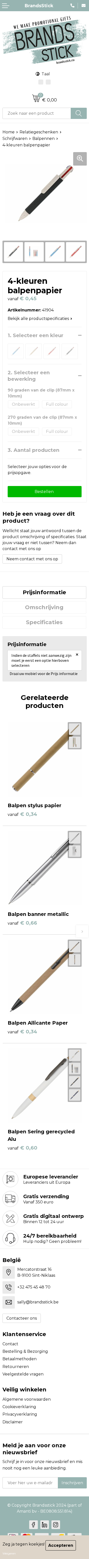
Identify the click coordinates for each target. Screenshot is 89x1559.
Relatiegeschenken (39, 132)
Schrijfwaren (14, 138)
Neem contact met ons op (32, 559)
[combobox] (36, 113)
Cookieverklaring (19, 1406)
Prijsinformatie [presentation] (44, 592)
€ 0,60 (22, 1148)
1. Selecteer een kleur (35, 335)
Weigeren (9, 1553)
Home (8, 132)
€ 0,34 (22, 814)
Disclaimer (12, 1422)
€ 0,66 (22, 923)
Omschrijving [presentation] (44, 607)
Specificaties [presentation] (44, 622)
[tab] (44, 592)
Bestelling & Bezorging (25, 1351)
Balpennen (43, 138)
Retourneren (15, 1366)
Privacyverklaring (19, 1414)
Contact (10, 1344)
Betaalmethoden (19, 1359)
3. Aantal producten (33, 450)
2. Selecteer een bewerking (29, 376)
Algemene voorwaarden (26, 1399)
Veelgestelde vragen (23, 1374)
